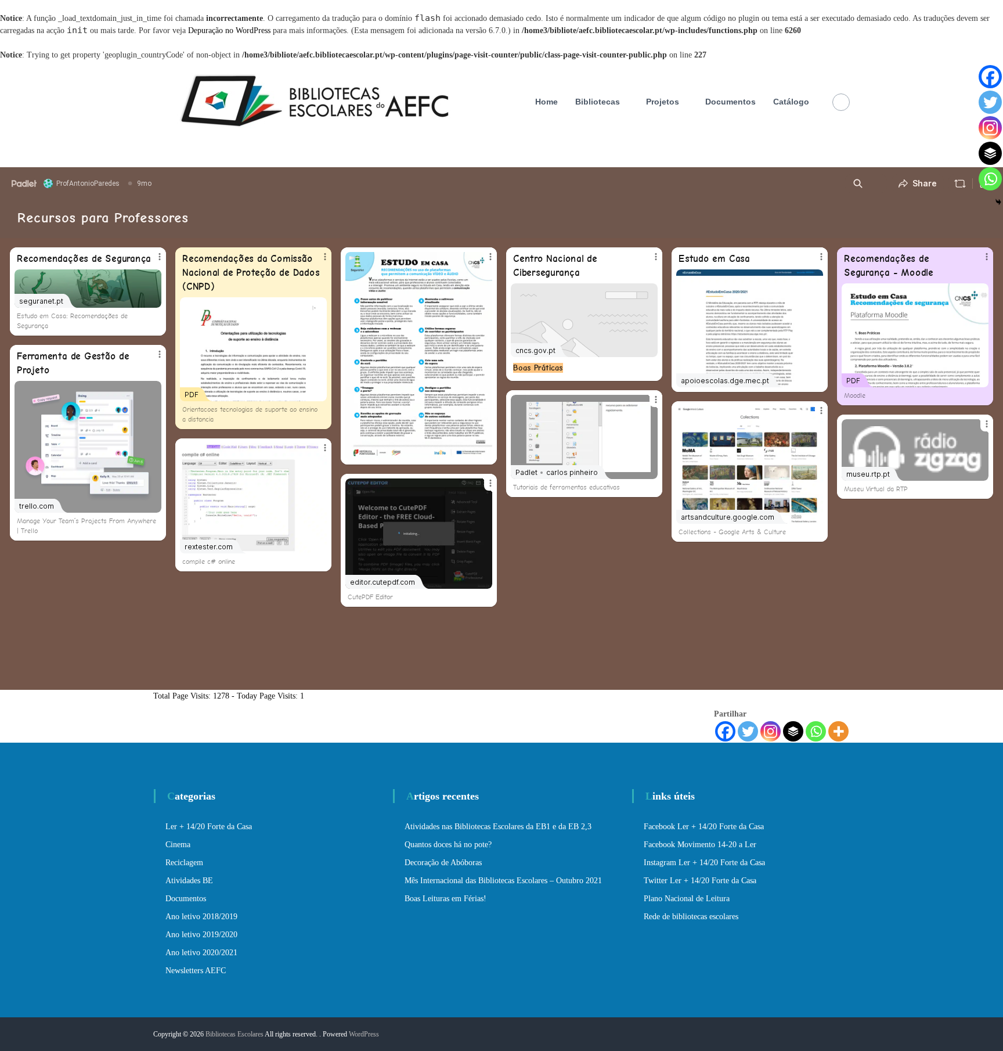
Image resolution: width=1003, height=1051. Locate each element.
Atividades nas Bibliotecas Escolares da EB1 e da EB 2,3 (498, 826)
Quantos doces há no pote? (448, 844)
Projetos (662, 101)
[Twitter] (748, 731)
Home (546, 101)
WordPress (364, 1034)
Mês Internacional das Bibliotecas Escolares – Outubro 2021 (503, 880)
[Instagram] (770, 731)
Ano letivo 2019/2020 (201, 934)
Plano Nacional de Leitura (687, 898)
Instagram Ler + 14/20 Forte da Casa (704, 862)
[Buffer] (793, 731)
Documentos (730, 101)
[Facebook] (725, 731)
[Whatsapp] (816, 731)
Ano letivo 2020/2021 (201, 952)
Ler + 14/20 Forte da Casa (208, 826)
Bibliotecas (597, 101)
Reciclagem (184, 862)
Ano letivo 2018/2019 (201, 916)
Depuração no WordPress (229, 30)
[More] (838, 731)
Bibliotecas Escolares (234, 1034)
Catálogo (791, 101)
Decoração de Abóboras (443, 862)
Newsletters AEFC (195, 970)
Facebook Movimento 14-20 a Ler (700, 844)
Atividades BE (189, 880)
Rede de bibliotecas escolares (691, 916)
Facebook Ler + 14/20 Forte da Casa (704, 826)
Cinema (177, 844)
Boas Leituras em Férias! (445, 898)
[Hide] (998, 202)
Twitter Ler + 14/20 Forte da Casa (700, 880)
